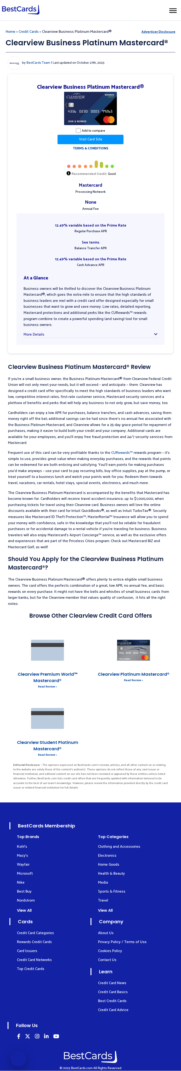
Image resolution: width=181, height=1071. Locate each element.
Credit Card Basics (113, 992)
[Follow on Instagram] (37, 1037)
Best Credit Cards (112, 1001)
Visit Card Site (90, 139)
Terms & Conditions (90, 148)
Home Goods (108, 864)
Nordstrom (26, 900)
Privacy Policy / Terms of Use (122, 942)
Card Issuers (27, 951)
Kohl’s (22, 846)
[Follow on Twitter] (27, 1037)
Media (103, 882)
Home (10, 32)
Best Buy (24, 891)
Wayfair (23, 864)
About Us (106, 933)
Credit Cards (29, 32)
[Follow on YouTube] (56, 1037)
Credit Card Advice (113, 1010)
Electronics (107, 855)
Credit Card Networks (34, 960)
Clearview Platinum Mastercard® (133, 674)
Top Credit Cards (30, 969)
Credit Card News (112, 983)
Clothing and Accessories (119, 846)
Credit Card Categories (35, 933)
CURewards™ (122, 453)
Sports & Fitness (111, 891)
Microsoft (25, 873)
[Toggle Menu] (173, 10)
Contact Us (107, 960)
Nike (21, 882)
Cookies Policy (110, 951)
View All (24, 910)
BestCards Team (38, 63)
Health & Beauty (111, 873)
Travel (103, 900)
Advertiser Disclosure (158, 32)
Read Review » (47, 686)
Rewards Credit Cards (34, 942)
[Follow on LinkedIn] (18, 1037)
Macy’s (22, 855)
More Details (34, 334)
